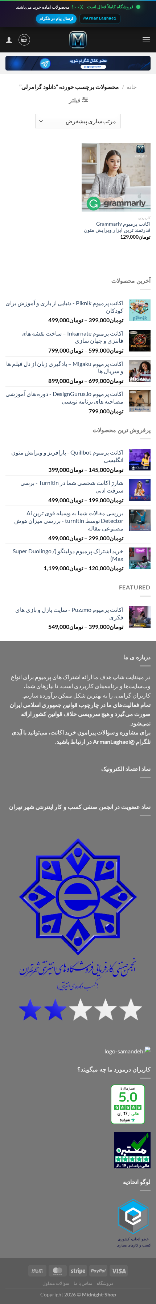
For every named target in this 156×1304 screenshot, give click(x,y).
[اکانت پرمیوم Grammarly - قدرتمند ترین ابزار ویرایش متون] (116, 177)
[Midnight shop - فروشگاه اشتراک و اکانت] (78, 39)
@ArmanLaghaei (99, 18)
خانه (132, 86)
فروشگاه (105, 1283)
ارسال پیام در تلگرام (56, 18)
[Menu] (146, 39)
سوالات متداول (55, 1283)
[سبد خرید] (24, 40)
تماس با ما (83, 1283)
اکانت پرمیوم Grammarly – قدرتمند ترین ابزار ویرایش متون (117, 227)
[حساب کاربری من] (9, 40)
